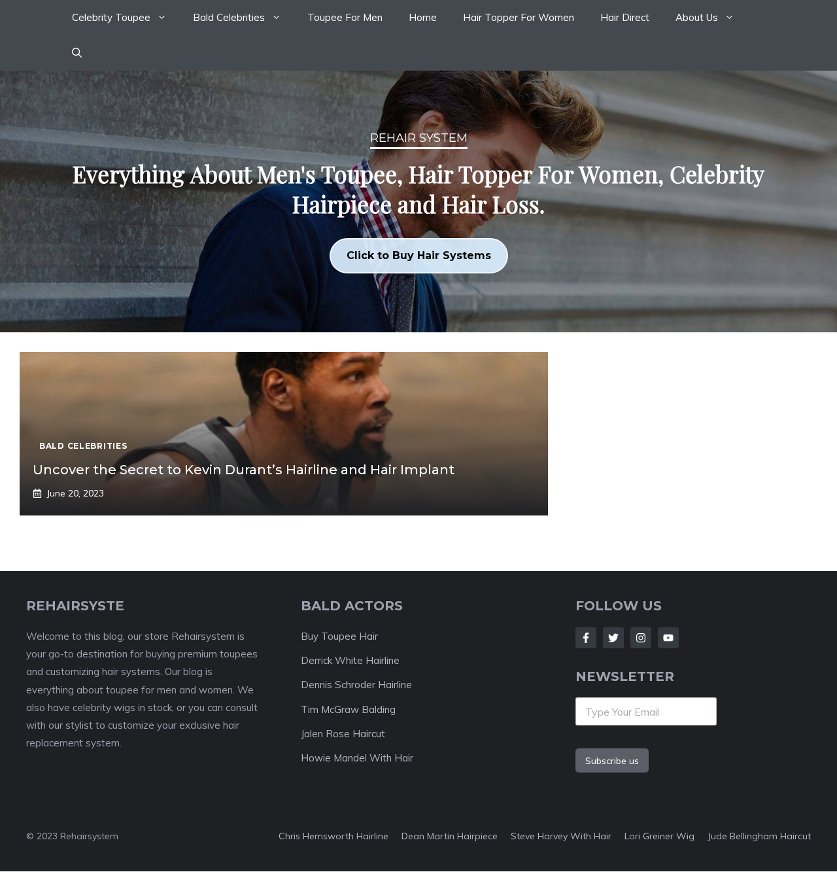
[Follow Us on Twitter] (613, 637)
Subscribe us (612, 761)
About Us (696, 17)
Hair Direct (624, 17)
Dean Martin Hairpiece (449, 836)
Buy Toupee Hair (339, 636)
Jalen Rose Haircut (343, 733)
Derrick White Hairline (350, 660)
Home (423, 17)
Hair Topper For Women (518, 17)
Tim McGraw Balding (348, 709)
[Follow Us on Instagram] (640, 637)
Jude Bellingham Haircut (759, 836)
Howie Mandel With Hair (357, 758)
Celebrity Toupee (111, 17)
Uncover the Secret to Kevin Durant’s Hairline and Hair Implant (243, 470)
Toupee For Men (345, 17)
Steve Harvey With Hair (561, 836)
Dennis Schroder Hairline (356, 684)
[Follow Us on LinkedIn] (668, 637)
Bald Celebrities (229, 17)
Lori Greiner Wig (659, 836)
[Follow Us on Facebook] (585, 637)
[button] (77, 53)
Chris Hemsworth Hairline (333, 836)
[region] (418, 201)
